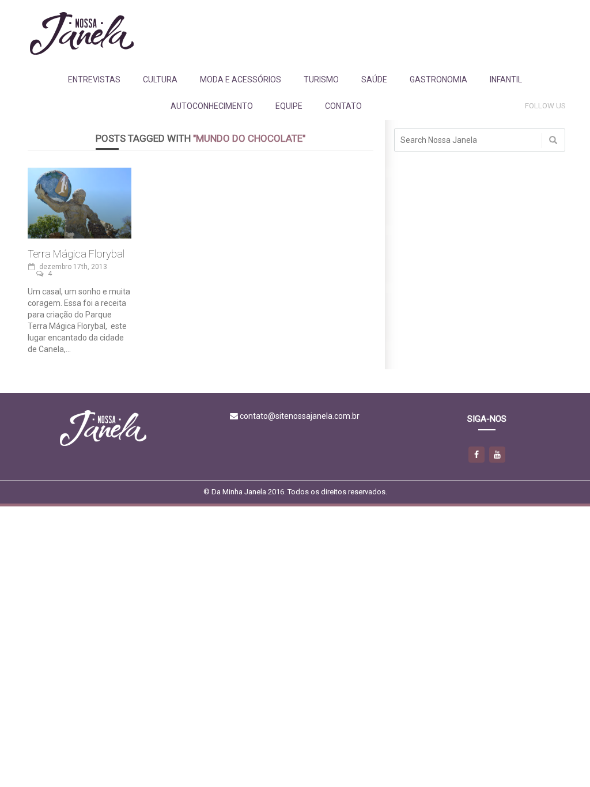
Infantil (506, 79)
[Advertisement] (355, 33)
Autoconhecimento (212, 106)
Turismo (321, 79)
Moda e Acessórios (240, 79)
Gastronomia (438, 79)
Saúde (374, 79)
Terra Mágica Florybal (76, 254)
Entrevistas (94, 79)
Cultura (160, 79)
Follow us (545, 105)
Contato (343, 106)
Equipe (288, 106)
